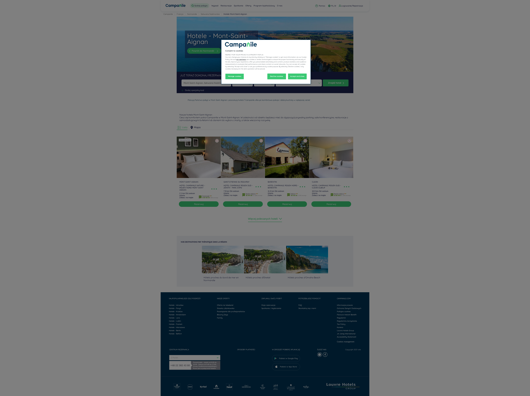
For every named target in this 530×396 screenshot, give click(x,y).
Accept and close (297, 76)
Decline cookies (276, 76)
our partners (241, 59)
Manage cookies (234, 76)
